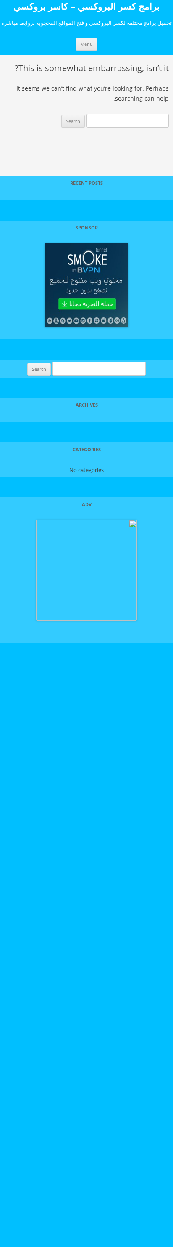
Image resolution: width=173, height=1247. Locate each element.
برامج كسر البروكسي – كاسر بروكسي (86, 6)
